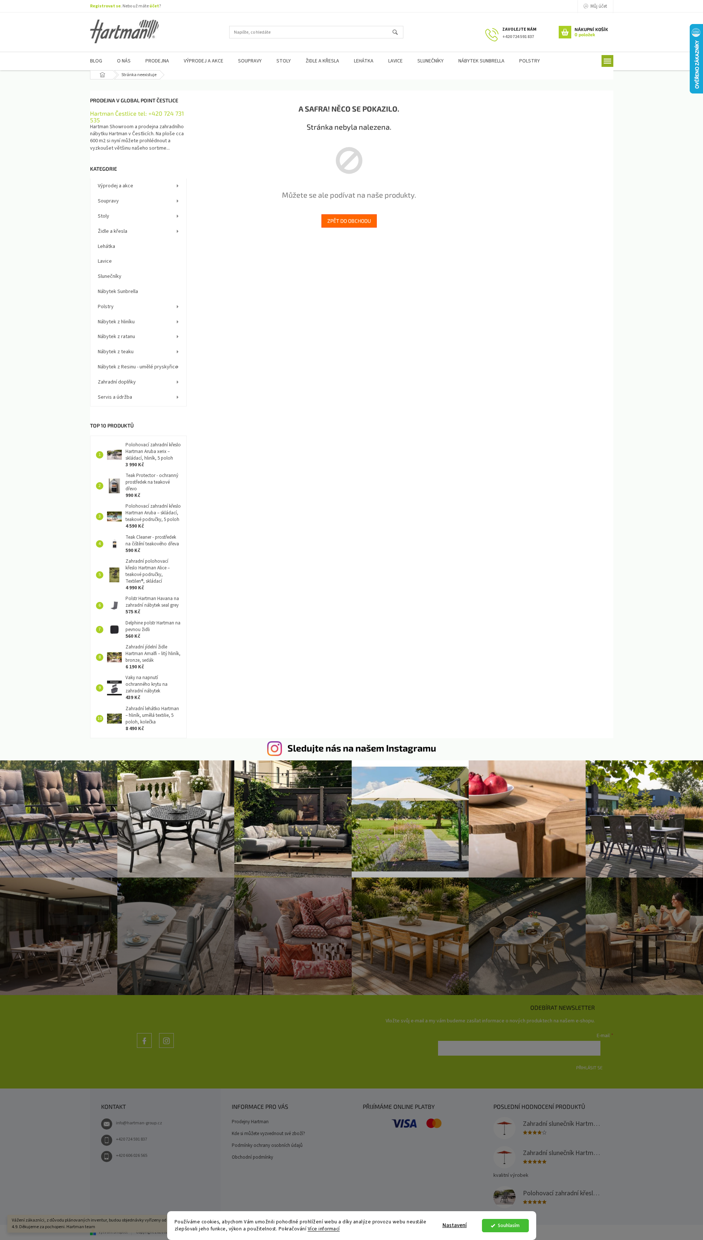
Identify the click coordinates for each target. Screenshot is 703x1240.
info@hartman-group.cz (139, 1123)
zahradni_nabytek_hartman (166, 1047)
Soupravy (108, 201)
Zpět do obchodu (349, 221)
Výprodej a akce (115, 186)
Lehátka (106, 246)
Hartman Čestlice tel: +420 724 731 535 (137, 116)
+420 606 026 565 (131, 1155)
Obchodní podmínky (252, 1157)
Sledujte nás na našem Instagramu (361, 747)
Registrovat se (105, 6)
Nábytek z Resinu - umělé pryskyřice (138, 367)
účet (154, 6)
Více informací (324, 1228)
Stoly (103, 216)
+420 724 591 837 (131, 1139)
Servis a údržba (115, 397)
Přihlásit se (589, 1067)
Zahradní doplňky (117, 382)
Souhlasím (509, 1225)
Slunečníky (109, 276)
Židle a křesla (112, 231)
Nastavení (454, 1225)
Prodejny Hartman (250, 1121)
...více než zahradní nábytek (144, 1047)
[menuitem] (96, 61)
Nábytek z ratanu (116, 336)
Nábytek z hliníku (116, 322)
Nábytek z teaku (116, 351)
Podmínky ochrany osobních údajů (267, 1145)
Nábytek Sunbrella (118, 291)
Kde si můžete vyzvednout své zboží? (268, 1133)
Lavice (105, 261)
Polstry (106, 306)
